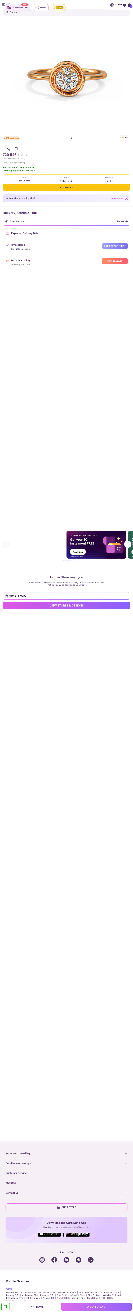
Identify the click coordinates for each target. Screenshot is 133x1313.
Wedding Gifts (78, 1298)
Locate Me (122, 221)
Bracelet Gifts (63, 1298)
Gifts (9, 1288)
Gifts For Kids (62, 1295)
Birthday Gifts (12, 1295)
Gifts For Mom (94, 1295)
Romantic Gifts (47, 1295)
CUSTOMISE (66, 187)
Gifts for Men (12, 1292)
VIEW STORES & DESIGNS (67, 605)
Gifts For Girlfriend (112, 1295)
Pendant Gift (48, 1298)
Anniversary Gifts (29, 1295)
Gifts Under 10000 (47, 1292)
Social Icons (51, 1237)
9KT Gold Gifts (106, 1298)
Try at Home (35, 1306)
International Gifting (15, 1298)
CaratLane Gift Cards (109, 1292)
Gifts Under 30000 (67, 1292)
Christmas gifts (28, 1292)
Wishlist (124, 5)
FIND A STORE (68, 1207)
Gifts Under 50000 (88, 1292)
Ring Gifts (92, 1298)
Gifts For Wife (33, 1298)
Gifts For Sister (78, 1295)
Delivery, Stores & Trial (20, 213)
